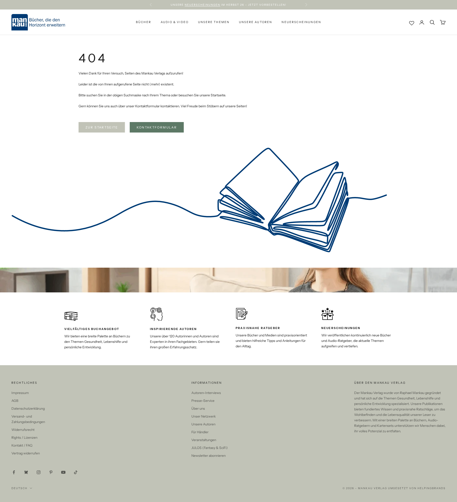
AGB (14, 401)
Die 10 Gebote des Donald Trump (259, 5)
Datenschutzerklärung (28, 408)
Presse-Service (202, 401)
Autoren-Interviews (206, 393)
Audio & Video (175, 22)
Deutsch (19, 488)
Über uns (198, 408)
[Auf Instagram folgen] (38, 472)
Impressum (20, 393)
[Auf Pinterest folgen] (51, 472)
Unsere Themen (213, 22)
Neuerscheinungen (301, 22)
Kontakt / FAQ (21, 445)
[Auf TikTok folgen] (75, 472)
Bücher (143, 22)
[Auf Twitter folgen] (26, 472)
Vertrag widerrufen (25, 453)
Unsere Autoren (255, 22)
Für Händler (200, 432)
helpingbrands (431, 488)
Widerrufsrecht (23, 430)
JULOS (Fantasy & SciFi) (209, 448)
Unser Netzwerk (203, 416)
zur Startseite (101, 127)
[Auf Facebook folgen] (13, 472)
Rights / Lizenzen (24, 437)
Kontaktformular (157, 127)
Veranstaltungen (203, 440)
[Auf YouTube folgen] (63, 472)
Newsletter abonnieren (208, 455)
